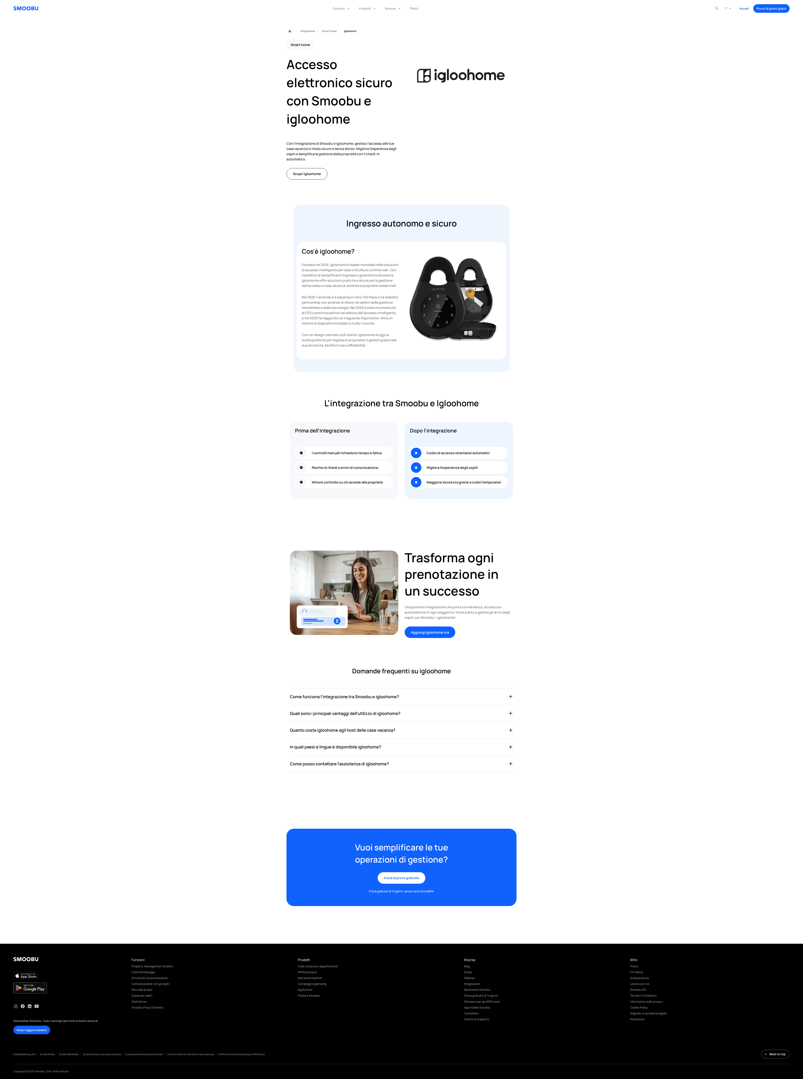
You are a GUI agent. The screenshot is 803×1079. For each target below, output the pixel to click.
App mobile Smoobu (477, 1007)
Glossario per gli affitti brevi (482, 1002)
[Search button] (717, 8)
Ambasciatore (639, 978)
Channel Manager (143, 972)
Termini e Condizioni (643, 995)
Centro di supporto (476, 1019)
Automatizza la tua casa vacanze (102, 1054)
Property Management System (152, 966)
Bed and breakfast (310, 978)
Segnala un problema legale (648, 1013)
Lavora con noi (639, 984)
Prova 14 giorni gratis (771, 8)
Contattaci (471, 1013)
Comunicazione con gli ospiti (150, 984)
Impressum (637, 1019)
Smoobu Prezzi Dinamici (148, 1007)
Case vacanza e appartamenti (318, 966)
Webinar (469, 978)
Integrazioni (472, 984)
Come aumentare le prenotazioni (144, 1054)
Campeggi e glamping (312, 984)
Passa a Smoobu (309, 995)
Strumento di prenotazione (150, 978)
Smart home (329, 31)
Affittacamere (307, 972)
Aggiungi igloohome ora (430, 632)
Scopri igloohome (307, 173)
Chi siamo (636, 972)
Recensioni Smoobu (477, 990)
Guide (468, 972)
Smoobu (288, 31)
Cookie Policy (639, 1007)
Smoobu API (638, 990)
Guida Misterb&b (68, 1054)
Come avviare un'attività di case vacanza (190, 1054)
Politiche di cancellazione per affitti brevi (242, 1054)
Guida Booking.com (24, 1054)
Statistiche (139, 1002)
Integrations (307, 31)
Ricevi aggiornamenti (32, 1030)
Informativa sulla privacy (646, 1002)
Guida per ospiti (142, 995)
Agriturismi (305, 990)
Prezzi (634, 966)
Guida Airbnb (47, 1054)
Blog (467, 966)
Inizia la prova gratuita (401, 878)
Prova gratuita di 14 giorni (481, 995)
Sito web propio (142, 990)
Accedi (744, 8)
